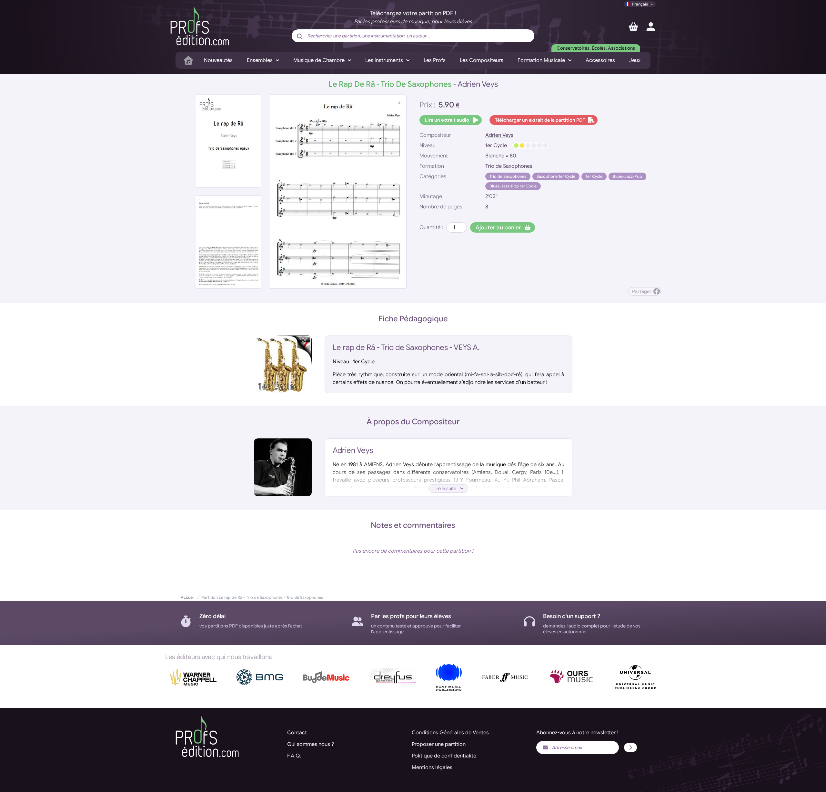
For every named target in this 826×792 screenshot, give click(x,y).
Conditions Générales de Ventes (450, 732)
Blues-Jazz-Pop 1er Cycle (513, 186)
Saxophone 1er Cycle (556, 176)
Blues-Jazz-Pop (627, 176)
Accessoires (600, 60)
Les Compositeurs (481, 60)
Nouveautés (218, 60)
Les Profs (435, 60)
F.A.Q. (294, 756)
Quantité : (431, 227)
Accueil (188, 597)
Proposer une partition (439, 744)
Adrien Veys (499, 135)
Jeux (634, 60)
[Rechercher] (300, 36)
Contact (297, 732)
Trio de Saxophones (507, 176)
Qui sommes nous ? (310, 744)
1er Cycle (594, 176)
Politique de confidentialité (444, 756)
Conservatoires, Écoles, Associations (596, 48)
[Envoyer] (630, 747)
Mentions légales (432, 767)
